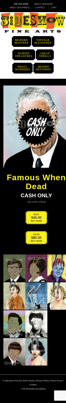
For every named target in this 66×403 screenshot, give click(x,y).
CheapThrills (45, 54)
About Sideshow (43, 4)
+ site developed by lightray (33, 389)
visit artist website (36, 201)
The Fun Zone (21, 4)
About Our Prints (20, 7)
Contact (40, 7)
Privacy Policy (42, 381)
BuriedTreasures (23, 54)
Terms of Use (56, 381)
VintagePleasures (43, 41)
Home (32, 381)
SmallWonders (22, 68)
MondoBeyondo (43, 68)
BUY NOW (34, 218)
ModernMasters (21, 41)
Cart (54, 7)
